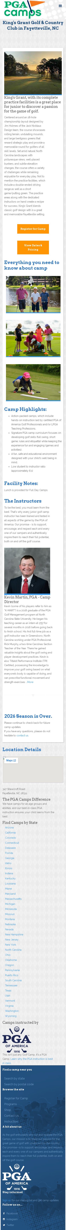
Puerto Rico (11, 975)
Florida (9, 853)
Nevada (9, 929)
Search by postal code (19, 1084)
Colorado (10, 837)
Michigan (10, 904)
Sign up (6, 1200)
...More (29, 682)
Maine (8, 888)
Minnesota (11, 909)
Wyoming (11, 1016)
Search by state (14, 1078)
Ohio (8, 955)
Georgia (9, 858)
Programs (10, 1104)
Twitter (10, 1225)
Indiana (9, 873)
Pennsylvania (12, 970)
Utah (7, 995)
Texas (8, 990)
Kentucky (10, 878)
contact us (22, 735)
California (10, 832)
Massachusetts (13, 898)
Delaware (10, 848)
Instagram (12, 1219)
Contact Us (11, 1115)
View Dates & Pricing (33, 247)
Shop (7, 1110)
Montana (10, 919)
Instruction (11, 1121)
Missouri (10, 914)
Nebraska (10, 924)
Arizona (9, 827)
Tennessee (11, 985)
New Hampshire (14, 934)
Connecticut (12, 842)
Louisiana (10, 883)
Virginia (9, 1005)
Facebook (12, 1213)
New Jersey (11, 939)
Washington (12, 1011)
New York (10, 944)
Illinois (8, 868)
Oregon (9, 965)
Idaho (8, 863)
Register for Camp (33, 228)
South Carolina (13, 980)
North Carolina (13, 949)
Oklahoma (11, 960)
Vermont (10, 1000)
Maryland (10, 893)
